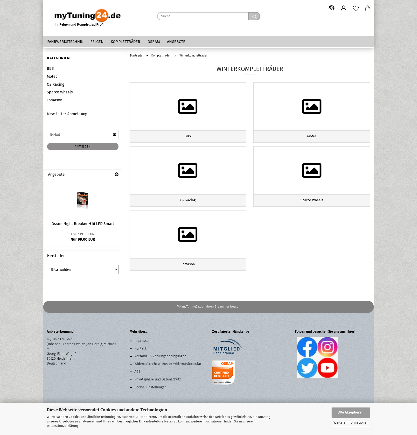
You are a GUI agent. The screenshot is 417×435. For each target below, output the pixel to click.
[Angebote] (116, 174)
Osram (153, 41)
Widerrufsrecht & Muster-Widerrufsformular (167, 364)
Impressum (143, 341)
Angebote (176, 41)
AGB (137, 372)
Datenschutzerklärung (63, 426)
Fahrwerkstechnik (65, 41)
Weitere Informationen (351, 423)
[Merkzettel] (356, 8)
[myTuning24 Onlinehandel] (88, 18)
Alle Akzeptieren (350, 412)
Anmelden (83, 146)
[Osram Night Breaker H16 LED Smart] (82, 199)
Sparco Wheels (60, 92)
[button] (332, 8)
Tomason (54, 100)
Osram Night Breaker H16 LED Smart (82, 223)
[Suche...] (254, 16)
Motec (52, 76)
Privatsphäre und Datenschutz (157, 379)
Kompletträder (125, 41)
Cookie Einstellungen (150, 387)
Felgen (97, 41)
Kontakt (140, 348)
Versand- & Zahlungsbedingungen (160, 356)
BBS (50, 68)
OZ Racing (55, 84)
